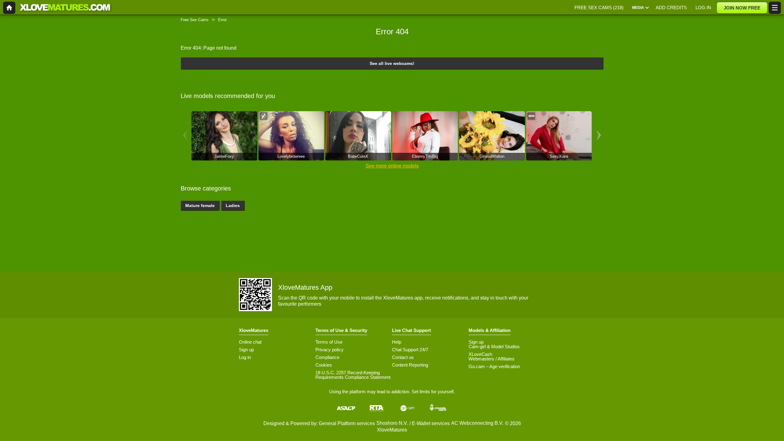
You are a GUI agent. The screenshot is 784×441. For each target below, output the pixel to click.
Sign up (246, 349)
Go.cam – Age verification (494, 366)
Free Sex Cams (195, 19)
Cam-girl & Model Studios (494, 346)
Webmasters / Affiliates (491, 358)
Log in (245, 357)
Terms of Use (328, 342)
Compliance (327, 357)
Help (396, 342)
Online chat (250, 342)
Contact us (403, 357)
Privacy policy (329, 349)
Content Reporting (410, 365)
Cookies (323, 365)
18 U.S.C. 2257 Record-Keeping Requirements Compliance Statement (352, 375)
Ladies (233, 205)
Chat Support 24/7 (410, 349)
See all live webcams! (392, 63)
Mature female (200, 205)
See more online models (392, 165)
